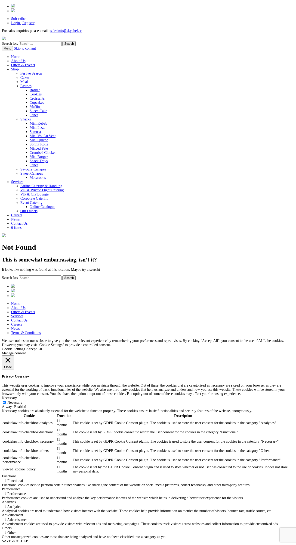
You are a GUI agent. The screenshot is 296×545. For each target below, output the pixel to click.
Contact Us (19, 223)
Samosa (35, 132)
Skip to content (25, 48)
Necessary (14, 402)
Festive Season (31, 73)
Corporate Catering (34, 198)
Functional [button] (9, 476)
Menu (7, 48)
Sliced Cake (38, 111)
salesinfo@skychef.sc (66, 31)
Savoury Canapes (33, 169)
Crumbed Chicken (43, 152)
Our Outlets (28, 211)
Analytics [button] (9, 502)
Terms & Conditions (26, 333)
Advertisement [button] (12, 515)
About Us (18, 61)
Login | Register (22, 23)
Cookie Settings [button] (13, 349)
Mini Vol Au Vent (43, 136)
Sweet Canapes (31, 173)
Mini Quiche (39, 140)
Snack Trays (39, 161)
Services (17, 182)
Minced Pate (39, 148)
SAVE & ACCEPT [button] (16, 541)
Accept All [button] (34, 349)
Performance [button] (11, 489)
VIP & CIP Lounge (34, 194)
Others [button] (7, 528)
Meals (24, 82)
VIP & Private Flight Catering (42, 190)
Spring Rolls (39, 144)
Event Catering (31, 203)
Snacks (25, 119)
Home (15, 57)
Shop (15, 69)
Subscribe (18, 19)
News (15, 219)
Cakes (24, 77)
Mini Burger (39, 157)
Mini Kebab (38, 123)
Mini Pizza (37, 127)
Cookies (36, 94)
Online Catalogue (42, 207)
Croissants (37, 98)
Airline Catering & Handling (41, 186)
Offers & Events (23, 65)
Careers (16, 215)
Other (34, 115)
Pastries (25, 86)
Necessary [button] (9, 398)
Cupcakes (37, 102)
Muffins (35, 107)
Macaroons (38, 178)
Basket (35, 90)
